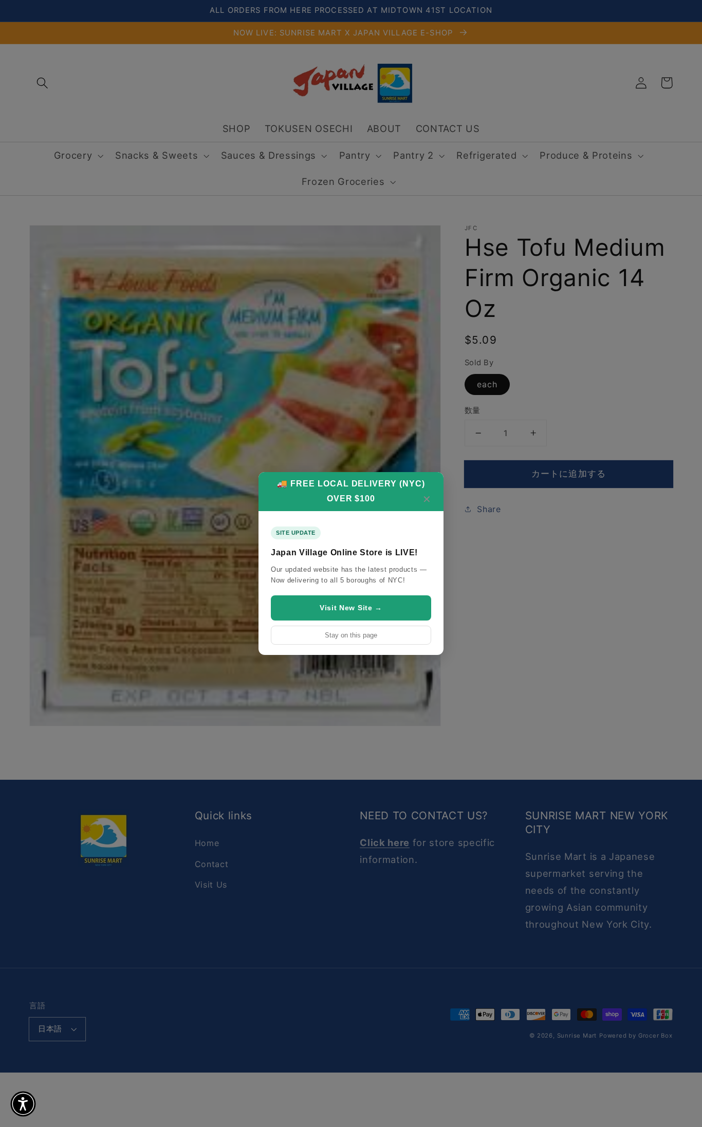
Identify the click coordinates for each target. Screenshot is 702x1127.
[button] (23, 1104)
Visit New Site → (351, 608)
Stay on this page (351, 635)
